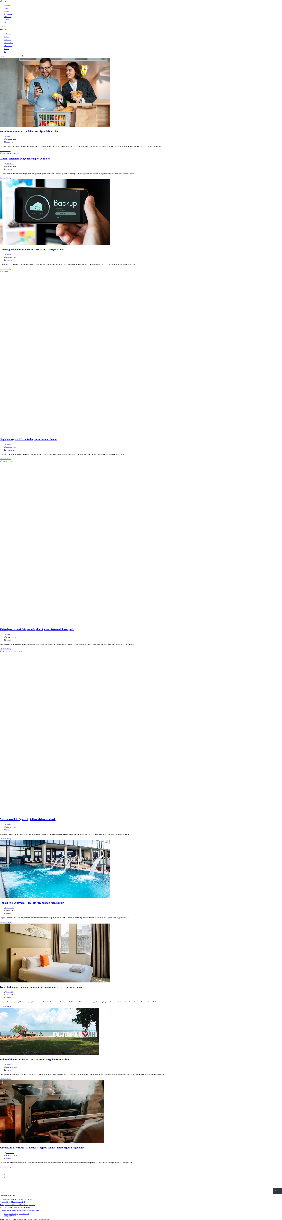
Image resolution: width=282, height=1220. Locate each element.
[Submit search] (22, 56)
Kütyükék (9, 169)
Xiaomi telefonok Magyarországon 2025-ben (25, 158)
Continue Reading (5, 151)
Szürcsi (6, 37)
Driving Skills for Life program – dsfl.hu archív (16, 1214)
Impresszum (7, 1216)
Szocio (6, 49)
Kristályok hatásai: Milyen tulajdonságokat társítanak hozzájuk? (37, 629)
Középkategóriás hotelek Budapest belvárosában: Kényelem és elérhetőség (42, 987)
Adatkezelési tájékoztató (10, 1215)
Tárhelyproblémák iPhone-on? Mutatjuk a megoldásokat (32, 249)
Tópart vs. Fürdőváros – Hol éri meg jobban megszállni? (32, 902)
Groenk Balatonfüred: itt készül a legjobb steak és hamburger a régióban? (42, 1147)
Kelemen (7, 40)
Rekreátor (7, 34)
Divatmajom (8, 43)
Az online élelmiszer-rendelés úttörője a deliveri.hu (29, 131)
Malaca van (8, 46)
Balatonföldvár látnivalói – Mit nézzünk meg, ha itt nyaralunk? (36, 1059)
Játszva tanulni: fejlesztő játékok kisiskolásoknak (28, 819)
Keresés (2, 1187)
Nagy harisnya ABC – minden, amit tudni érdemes (28, 439)
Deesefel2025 (10, 136)
